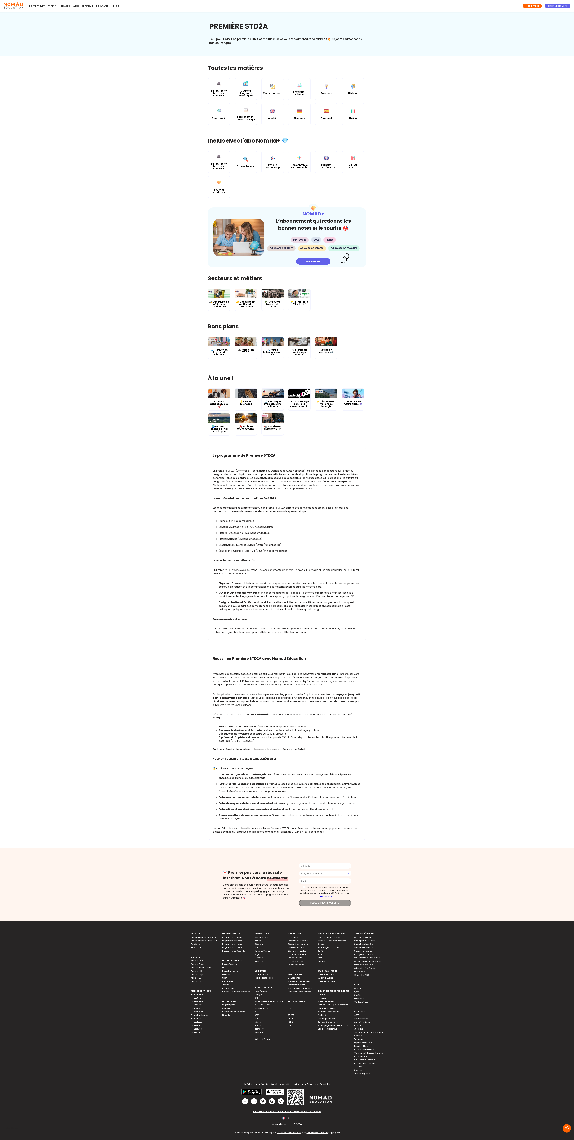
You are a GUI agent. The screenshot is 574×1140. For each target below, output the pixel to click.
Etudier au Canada (326, 974)
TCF (289, 1008)
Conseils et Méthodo (363, 937)
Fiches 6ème (197, 994)
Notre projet (37, 5)
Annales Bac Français (201, 967)
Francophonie (228, 988)
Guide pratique (361, 1002)
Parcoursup (293, 937)
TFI (289, 1004)
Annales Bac (197, 960)
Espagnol (259, 958)
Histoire (258, 940)
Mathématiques (262, 937)
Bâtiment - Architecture (328, 1011)
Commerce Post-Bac (364, 1049)
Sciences (322, 944)
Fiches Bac (196, 1008)
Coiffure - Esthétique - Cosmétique (333, 1004)
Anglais (258, 954)
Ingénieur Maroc (361, 1046)
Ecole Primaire (261, 991)
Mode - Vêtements (326, 1001)
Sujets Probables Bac (363, 944)
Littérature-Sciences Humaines (332, 940)
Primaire (52, 5)
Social (320, 954)
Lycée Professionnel (263, 1004)
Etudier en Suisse (325, 978)
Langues (322, 961)
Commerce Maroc (362, 1056)
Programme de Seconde (233, 951)
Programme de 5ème (232, 940)
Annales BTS (196, 971)
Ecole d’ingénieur (295, 961)
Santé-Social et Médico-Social (368, 1032)
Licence (258, 1025)
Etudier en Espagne (326, 981)
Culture (357, 1025)
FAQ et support (228, 1004)
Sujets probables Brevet (364, 940)
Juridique (358, 1029)
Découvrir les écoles (297, 951)
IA (223, 967)
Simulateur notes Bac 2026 (203, 937)
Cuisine (321, 994)
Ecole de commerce (297, 954)
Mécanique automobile (328, 1018)
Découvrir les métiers (297, 947)
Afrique (225, 984)
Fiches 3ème (196, 1004)
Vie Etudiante (294, 978)
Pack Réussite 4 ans (264, 978)
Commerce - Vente (326, 1008)
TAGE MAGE (359, 1066)
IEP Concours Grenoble (364, 1063)
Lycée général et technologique (269, 1001)
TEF (289, 1011)
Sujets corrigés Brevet (364, 947)
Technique (359, 1039)
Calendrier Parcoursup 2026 (367, 958)
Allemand (259, 961)
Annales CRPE (197, 981)
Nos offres (532, 5)
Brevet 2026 (196, 947)
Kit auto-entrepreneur (327, 1029)
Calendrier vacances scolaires (368, 961)
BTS (256, 1011)
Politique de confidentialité (289, 1132)
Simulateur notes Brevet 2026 (204, 940)
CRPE (356, 1015)
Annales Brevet (197, 964)
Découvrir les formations (299, 944)
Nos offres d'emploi (269, 1084)
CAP (256, 998)
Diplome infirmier (262, 1039)
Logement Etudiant (296, 984)
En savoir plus (325, 896)
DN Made (259, 1032)
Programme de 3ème (232, 947)
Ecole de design (295, 958)
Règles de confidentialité (318, 1084)
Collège (65, 5)
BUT (256, 1018)
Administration (361, 1018)
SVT (256, 947)
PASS (257, 1035)
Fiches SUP (196, 1032)
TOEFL (290, 1025)
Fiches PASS (196, 1029)
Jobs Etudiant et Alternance (300, 988)
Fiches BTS (196, 1018)
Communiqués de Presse (233, 1011)
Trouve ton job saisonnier (299, 991)
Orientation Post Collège (365, 968)
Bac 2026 (195, 944)
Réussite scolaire (230, 971)
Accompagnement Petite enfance (333, 1025)
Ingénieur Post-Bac (363, 1042)
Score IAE (358, 1070)
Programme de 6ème (232, 937)
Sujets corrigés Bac (363, 951)
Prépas (258, 1022)
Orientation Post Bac (363, 964)
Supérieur (87, 5)
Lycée (76, 5)
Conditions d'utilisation (292, 1084)
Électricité (322, 1015)
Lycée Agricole (261, 1008)
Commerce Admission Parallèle (368, 1053)
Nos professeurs (229, 964)
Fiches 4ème (197, 1001)
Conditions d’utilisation (317, 1132)
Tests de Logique (362, 1073)
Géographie (260, 944)
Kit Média (226, 1015)
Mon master (359, 971)
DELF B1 (291, 1015)
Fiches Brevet (197, 1011)
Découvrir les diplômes (298, 940)
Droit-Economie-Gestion (329, 937)
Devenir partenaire (296, 964)
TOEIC (290, 1022)
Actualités (226, 1008)
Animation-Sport (362, 1022)
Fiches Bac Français (200, 1015)
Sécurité (358, 1035)
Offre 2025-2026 (262, 974)
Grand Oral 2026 (361, 975)
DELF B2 (291, 1018)
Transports (323, 998)
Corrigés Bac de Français (366, 954)
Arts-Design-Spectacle (328, 947)
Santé (320, 951)
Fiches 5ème (197, 998)
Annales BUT (196, 978)
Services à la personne (328, 1022)
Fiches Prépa (196, 1022)
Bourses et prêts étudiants (300, 981)
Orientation (103, 5)
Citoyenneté (227, 981)
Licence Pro (260, 1029)
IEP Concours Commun (364, 1060)
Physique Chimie (262, 951)
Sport (224, 978)
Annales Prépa (197, 974)
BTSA (257, 1015)
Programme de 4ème (232, 944)
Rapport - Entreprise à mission (236, 991)
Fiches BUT (196, 1025)
